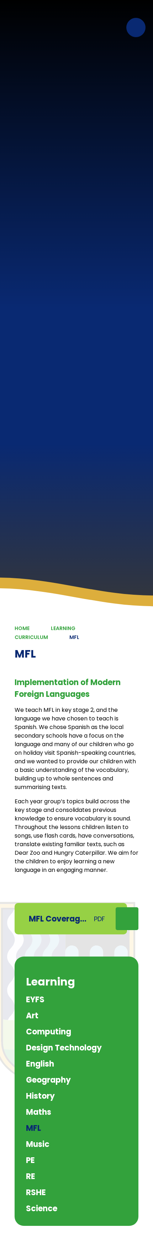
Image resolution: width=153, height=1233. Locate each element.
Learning (63, 628)
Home (22, 628)
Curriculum (31, 637)
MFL (74, 637)
